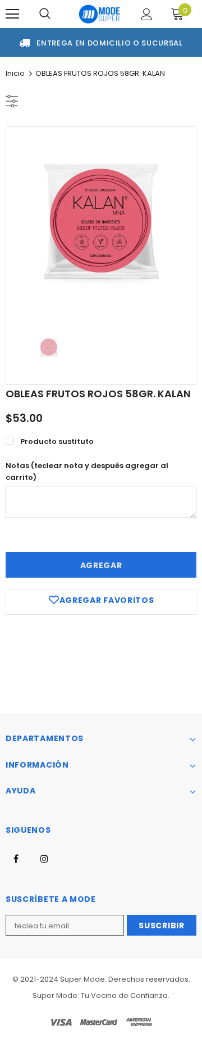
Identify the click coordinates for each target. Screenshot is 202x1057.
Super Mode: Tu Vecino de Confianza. (101, 995)
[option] (101, 222)
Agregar (101, 565)
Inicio (15, 73)
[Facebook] (16, 858)
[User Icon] (147, 14)
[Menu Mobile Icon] (12, 14)
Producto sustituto (57, 441)
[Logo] (100, 14)
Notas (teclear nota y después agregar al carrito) (87, 471)
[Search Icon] (44, 14)
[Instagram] (44, 858)
